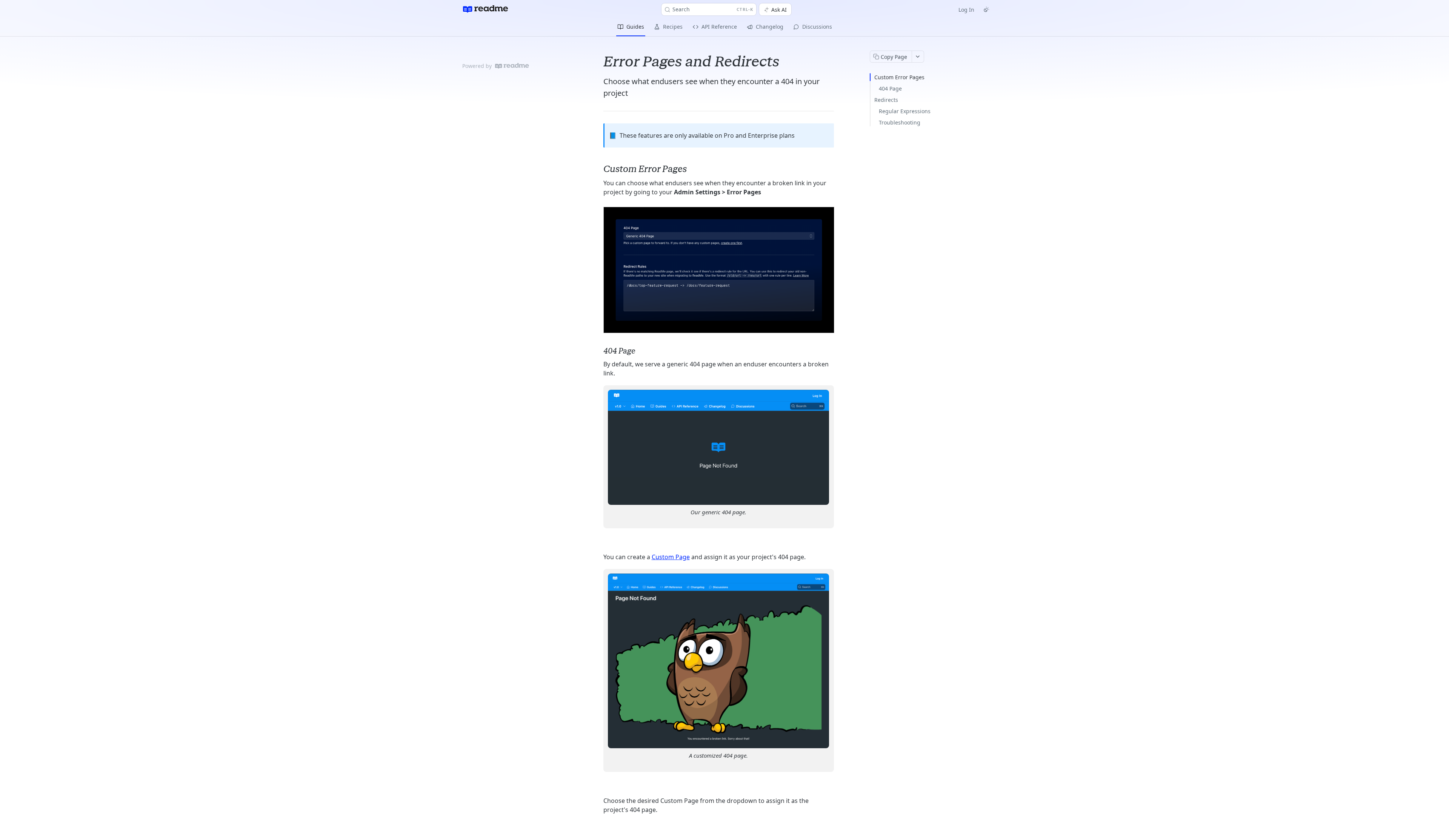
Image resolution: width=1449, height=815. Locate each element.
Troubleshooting (899, 122)
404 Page (890, 88)
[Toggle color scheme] (986, 9)
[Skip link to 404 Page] (598, 351)
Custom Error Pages (899, 77)
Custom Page (671, 557)
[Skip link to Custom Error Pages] (598, 169)
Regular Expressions (905, 111)
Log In (966, 9)
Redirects (886, 99)
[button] (718, 270)
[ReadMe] (512, 66)
